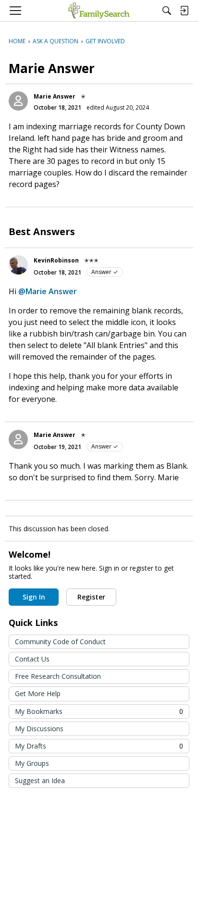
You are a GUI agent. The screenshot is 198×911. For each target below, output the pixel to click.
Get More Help (38, 693)
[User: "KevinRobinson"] (18, 265)
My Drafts (99, 745)
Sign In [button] (34, 596)
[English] (98, 10)
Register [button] (91, 596)
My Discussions (39, 728)
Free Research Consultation (58, 676)
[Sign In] (184, 10)
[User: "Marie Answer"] (18, 101)
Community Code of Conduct (60, 641)
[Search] (166, 10)
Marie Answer (54, 96)
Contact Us (32, 658)
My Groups (32, 763)
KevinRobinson (56, 260)
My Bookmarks (99, 711)
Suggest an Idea (40, 780)
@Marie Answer (47, 291)
